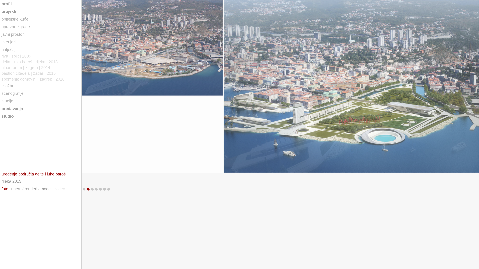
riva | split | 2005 (16, 56)
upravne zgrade (15, 26)
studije (7, 101)
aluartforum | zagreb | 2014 (25, 67)
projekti (8, 11)
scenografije (12, 93)
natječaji (8, 49)
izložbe (7, 85)
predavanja (12, 108)
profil (6, 3)
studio (7, 116)
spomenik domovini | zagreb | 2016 (32, 79)
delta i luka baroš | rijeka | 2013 (29, 62)
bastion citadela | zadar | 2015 (28, 73)
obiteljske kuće (14, 19)
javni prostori (13, 34)
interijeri (8, 42)
